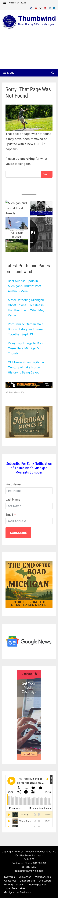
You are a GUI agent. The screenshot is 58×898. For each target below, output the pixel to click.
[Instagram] (50, 7)
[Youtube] (36, 7)
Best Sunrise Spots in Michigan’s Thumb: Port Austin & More (24, 286)
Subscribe (18, 533)
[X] (41, 7)
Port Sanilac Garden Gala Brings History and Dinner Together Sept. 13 (26, 329)
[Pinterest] (45, 7)
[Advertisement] (29, 51)
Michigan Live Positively (17, 892)
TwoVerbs (9, 876)
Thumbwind (37, 18)
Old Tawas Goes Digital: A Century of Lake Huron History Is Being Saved (26, 367)
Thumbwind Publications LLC (39, 851)
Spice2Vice (24, 876)
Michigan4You (43, 876)
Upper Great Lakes (14, 888)
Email (9, 514)
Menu (11, 72)
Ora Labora (45, 880)
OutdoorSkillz (27, 880)
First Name (13, 484)
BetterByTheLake (13, 884)
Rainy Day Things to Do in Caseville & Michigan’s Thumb (26, 348)
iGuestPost (10, 880)
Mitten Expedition (36, 884)
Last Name (13, 499)
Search (46, 174)
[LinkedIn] (54, 7)
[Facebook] (31, 7)
